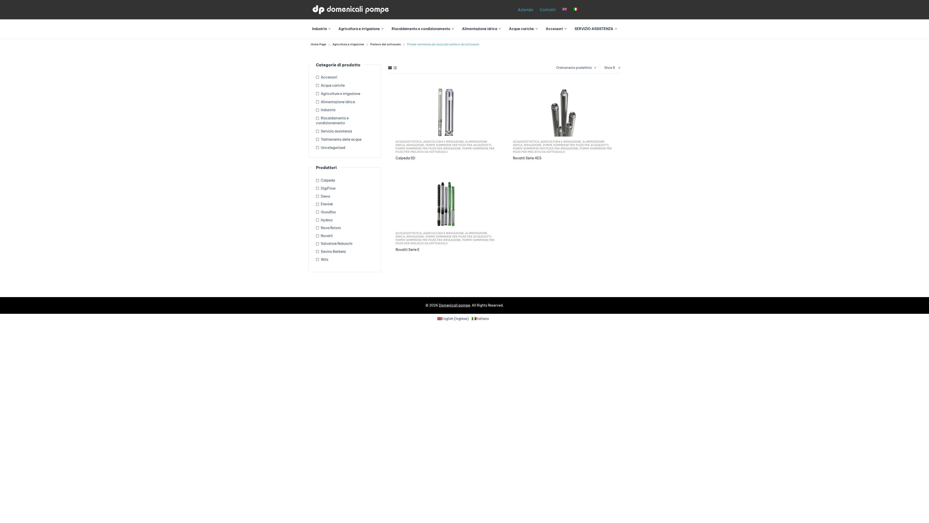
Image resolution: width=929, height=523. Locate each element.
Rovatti (327, 236)
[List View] (395, 67)
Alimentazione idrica (338, 102)
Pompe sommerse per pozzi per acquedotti (458, 145)
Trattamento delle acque (341, 139)
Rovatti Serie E (408, 249)
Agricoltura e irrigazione (348, 44)
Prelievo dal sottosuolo (385, 44)
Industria (328, 110)
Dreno (325, 196)
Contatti (548, 9)
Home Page (318, 44)
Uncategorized (333, 148)
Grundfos (328, 212)
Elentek (327, 204)
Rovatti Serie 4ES (527, 158)
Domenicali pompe (454, 305)
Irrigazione (415, 145)
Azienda (525, 9)
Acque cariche (333, 85)
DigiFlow (328, 188)
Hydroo (327, 220)
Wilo (324, 259)
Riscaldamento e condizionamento (332, 120)
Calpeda (328, 180)
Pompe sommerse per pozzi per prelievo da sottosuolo (445, 150)
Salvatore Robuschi (336, 243)
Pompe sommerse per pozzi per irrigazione (428, 148)
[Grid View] (390, 67)
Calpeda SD (405, 158)
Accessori (329, 77)
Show (608, 67)
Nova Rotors (331, 228)
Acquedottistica (409, 141)
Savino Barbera (333, 251)
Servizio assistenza (336, 131)
